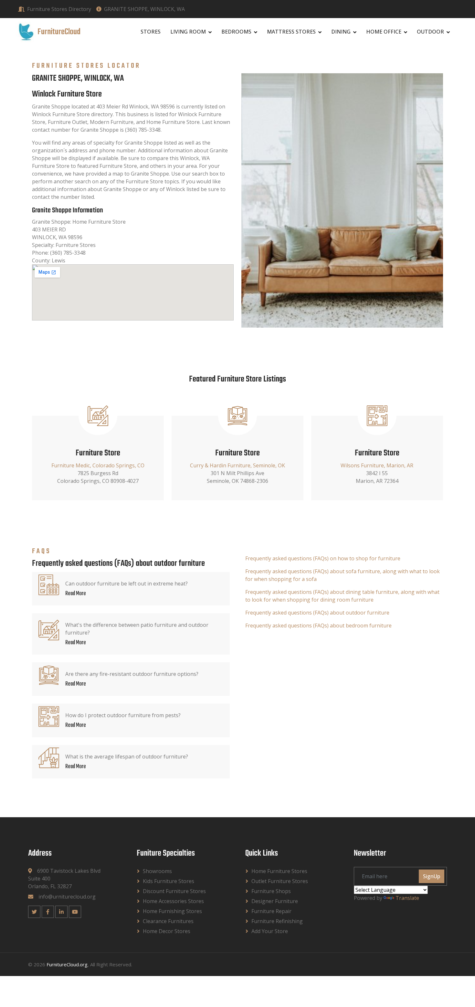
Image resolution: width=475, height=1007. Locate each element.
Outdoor (430, 31)
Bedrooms (236, 31)
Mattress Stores (291, 31)
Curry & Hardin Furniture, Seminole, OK (237, 465)
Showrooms (157, 871)
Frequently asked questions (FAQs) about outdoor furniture (317, 612)
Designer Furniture (274, 901)
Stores (151, 31)
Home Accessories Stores (173, 901)
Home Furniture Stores (279, 871)
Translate (407, 897)
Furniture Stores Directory (59, 9)
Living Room (188, 31)
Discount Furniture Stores (174, 891)
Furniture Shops (271, 891)
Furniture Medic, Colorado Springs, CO (97, 465)
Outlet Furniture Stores (279, 881)
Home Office (383, 31)
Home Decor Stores (166, 931)
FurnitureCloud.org (67, 964)
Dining (341, 31)
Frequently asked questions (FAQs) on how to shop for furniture (322, 558)
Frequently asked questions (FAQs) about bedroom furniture (318, 625)
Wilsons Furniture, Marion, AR (377, 465)
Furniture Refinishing (277, 921)
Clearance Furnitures (168, 921)
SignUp (431, 876)
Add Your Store (269, 931)
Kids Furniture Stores (168, 881)
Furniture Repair (271, 911)
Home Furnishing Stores (172, 911)
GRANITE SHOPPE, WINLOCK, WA (144, 9)
